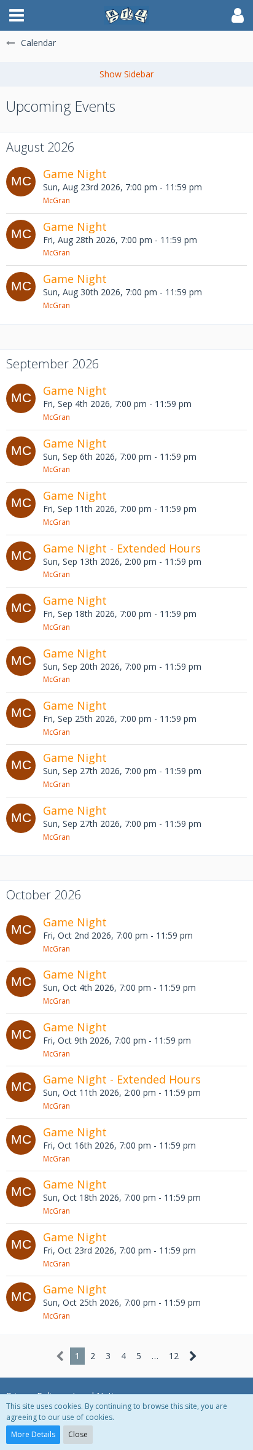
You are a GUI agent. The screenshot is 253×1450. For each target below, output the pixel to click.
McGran (56, 200)
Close (78, 1434)
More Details (33, 1434)
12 (174, 1356)
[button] (16, 15)
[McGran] (21, 186)
